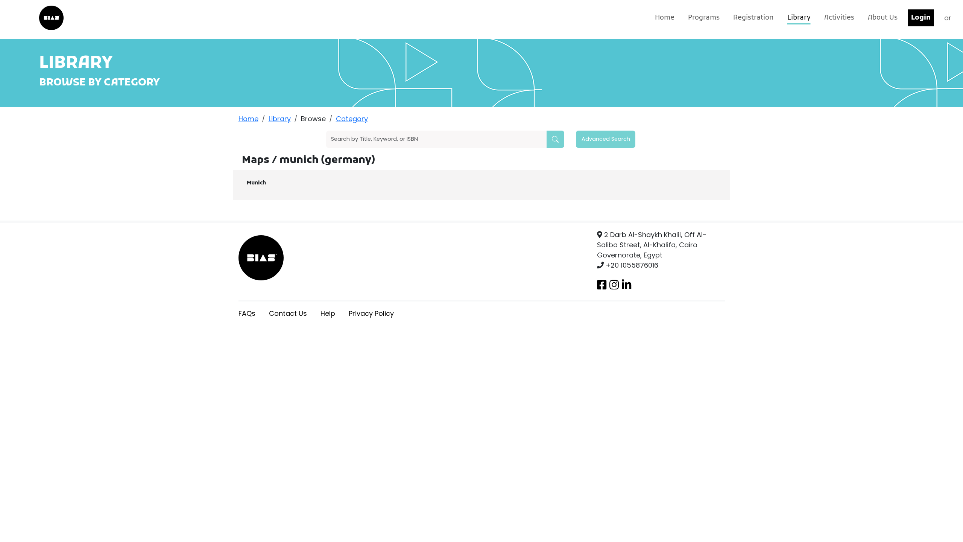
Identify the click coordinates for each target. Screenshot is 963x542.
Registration (753, 18)
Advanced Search (606, 139)
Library (799, 18)
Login (921, 18)
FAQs (246, 313)
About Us (883, 18)
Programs (704, 18)
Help (327, 313)
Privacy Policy (371, 313)
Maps (257, 160)
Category (352, 118)
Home (664, 18)
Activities (839, 18)
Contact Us (288, 313)
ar (947, 18)
